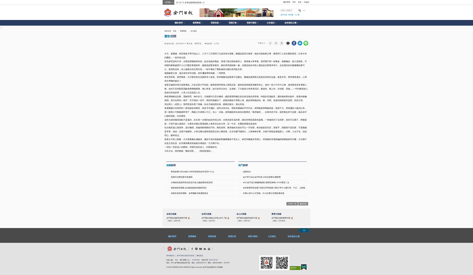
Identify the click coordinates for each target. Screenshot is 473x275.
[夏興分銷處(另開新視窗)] (292, 218)
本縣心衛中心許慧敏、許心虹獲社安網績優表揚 (263, 193)
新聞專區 (197, 23)
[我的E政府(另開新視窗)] (303, 267)
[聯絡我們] (204, 248)
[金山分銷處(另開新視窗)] (259, 218)
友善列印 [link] (288, 43)
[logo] (178, 12)
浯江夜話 (193, 31)
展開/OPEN (304, 230)
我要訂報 (233, 23)
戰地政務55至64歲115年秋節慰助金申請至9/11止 (192, 172)
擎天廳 (290, 15)
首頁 (299, 2)
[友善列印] (209, 248)
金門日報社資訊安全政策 (185, 256)
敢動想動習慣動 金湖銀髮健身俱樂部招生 (189, 188)
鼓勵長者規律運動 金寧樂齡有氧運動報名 (189, 193)
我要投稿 (215, 23)
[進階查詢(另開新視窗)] (304, 10)
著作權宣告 (170, 256)
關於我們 (179, 23)
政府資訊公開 (290, 23)
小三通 (297, 15)
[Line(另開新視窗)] (196, 248)
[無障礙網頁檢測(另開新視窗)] (295, 268)
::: (164, 2)
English (306, 2)
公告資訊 (271, 23)
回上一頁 (293, 204)
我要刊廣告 (252, 23)
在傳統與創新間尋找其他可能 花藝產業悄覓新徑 (192, 183)
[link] (294, 43)
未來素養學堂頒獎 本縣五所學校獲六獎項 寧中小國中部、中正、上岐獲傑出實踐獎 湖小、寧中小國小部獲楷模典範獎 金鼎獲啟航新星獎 (275, 188)
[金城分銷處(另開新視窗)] (189, 218)
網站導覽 (286, 2)
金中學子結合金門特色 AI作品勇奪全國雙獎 (262, 177)
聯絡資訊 (200, 256)
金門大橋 (284, 15)
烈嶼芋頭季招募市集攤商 (182, 177)
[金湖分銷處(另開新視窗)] (228, 218)
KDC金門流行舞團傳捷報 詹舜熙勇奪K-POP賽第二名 (266, 183)
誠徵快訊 (247, 172)
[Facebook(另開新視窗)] (192, 248)
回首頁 (304, 204)
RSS (294, 2)
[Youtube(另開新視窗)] (200, 248)
